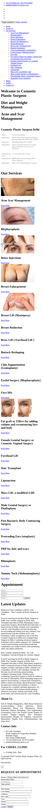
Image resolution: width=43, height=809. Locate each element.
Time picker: (5, 784)
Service (4, 777)
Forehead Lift (16, 65)
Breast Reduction (17, 44)
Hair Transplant (16, 67)
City (2, 799)
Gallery (8, 83)
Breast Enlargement (18, 39)
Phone (3, 802)
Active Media (16, 763)
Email (3, 804)
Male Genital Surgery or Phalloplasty (24, 74)
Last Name (5, 791)
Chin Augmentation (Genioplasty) (23, 50)
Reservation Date (7, 779)
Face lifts (14, 54)
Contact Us (10, 85)
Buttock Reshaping (18, 48)
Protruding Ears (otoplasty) (21, 78)
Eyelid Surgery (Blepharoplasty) (23, 52)
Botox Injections (17, 37)
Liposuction (15, 70)
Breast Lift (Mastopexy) (20, 41)
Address (4, 794)
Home (8, 26)
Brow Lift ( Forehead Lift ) (21, 46)
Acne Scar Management (20, 33)
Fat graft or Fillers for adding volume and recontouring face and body (26, 58)
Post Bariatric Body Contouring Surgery (26, 76)
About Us (9, 29)
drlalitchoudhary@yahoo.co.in (17, 5)
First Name (5, 789)
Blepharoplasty (16, 35)
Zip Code (4, 797)
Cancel (3, 807)
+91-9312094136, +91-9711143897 (19, 3)
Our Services (11, 31)
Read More (5, 206)
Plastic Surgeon (21, 22)
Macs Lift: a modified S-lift (21, 72)
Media (8, 81)
